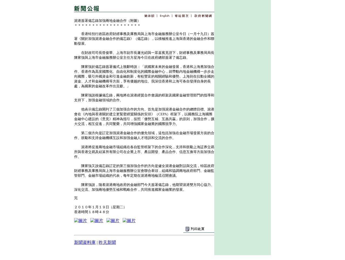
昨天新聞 (107, 242)
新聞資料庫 (85, 242)
